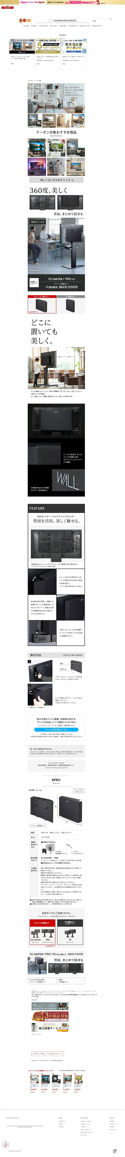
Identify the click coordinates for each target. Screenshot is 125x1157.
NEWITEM (43, 26)
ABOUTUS (97, 26)
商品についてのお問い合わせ (41, 1060)
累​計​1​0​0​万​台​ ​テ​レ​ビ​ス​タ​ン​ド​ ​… (45, 1086)
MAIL (94, 21)
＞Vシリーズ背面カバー (37, 982)
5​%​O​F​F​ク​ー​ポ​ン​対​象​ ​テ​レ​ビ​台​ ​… (67, 1086)
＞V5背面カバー (63, 982)
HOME (26, 26)
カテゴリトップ (32, 80)
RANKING (73, 26)
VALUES (54, 26)
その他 (39, 80)
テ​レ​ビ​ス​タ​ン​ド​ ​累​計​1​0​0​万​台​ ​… (56, 1086)
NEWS (34, 26)
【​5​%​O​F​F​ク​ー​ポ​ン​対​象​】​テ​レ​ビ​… (78, 1086)
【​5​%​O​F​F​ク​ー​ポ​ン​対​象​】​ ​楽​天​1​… (34, 1086)
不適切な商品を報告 (57, 1060)
